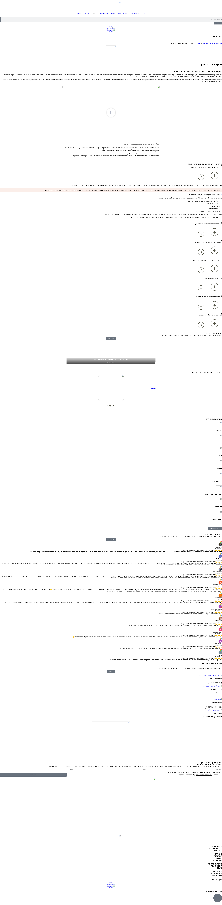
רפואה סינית (205, 43)
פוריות (113, 13)
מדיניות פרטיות (215, 864)
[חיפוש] (0, 19)
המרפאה (218, 856)
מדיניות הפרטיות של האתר (204, 775)
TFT (220, 456)
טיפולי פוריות (216, 873)
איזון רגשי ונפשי (122, 13)
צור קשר (87, 13)
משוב (219, 868)
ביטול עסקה (216, 846)
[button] (111, 112)
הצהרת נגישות (215, 848)
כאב (144, 13)
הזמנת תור (217, 876)
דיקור (220, 443)
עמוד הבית (219, 43)
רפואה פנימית (104, 13)
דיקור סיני (198, 43)
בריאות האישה (135, 13)
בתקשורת (217, 860)
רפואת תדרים (217, 481)
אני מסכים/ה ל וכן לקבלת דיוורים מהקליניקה (199, 775)
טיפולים (212, 43)
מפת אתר (217, 850)
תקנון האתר (216, 866)
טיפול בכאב (216, 871)
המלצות (218, 858)
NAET (219, 468)
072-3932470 (217, 37)
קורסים (79, 13)
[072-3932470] (2, 36)
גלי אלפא (218, 507)
